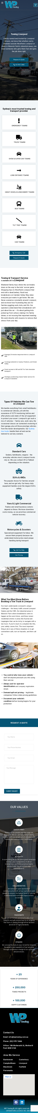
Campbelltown (9, 1063)
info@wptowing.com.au (18, 1037)
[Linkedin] (22, 1102)
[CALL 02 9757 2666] (35, 5)
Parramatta (8, 1070)
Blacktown (7, 1067)
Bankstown (8, 1060)
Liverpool (23, 1063)
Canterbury (24, 1060)
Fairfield (22, 1067)
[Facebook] (16, 1102)
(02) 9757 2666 (16, 1041)
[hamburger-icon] (2, 2)
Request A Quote (19, 723)
